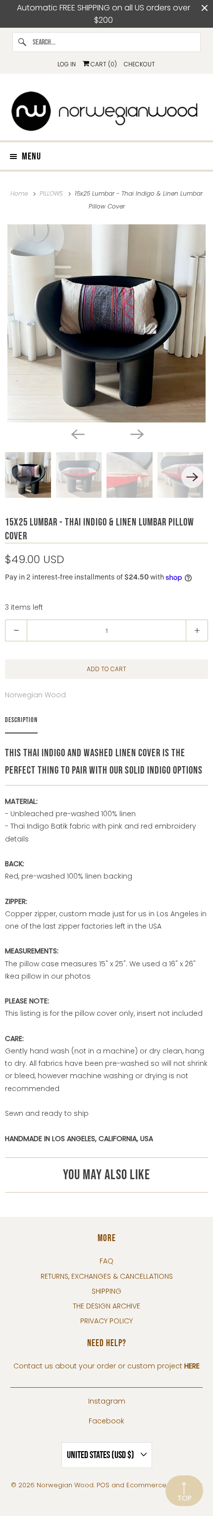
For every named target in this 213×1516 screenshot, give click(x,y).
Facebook (106, 1421)
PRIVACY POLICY (106, 1321)
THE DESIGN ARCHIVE (106, 1306)
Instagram (106, 1401)
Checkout (139, 64)
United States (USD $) (101, 1455)
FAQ (106, 1261)
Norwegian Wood (35, 695)
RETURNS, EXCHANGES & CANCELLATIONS (107, 1276)
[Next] (136, 433)
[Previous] (77, 433)
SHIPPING (106, 1291)
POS (103, 1485)
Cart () (103, 64)
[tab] (21, 722)
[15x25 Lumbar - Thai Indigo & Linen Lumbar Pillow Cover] (106, 323)
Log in (66, 64)
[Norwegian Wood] (106, 111)
